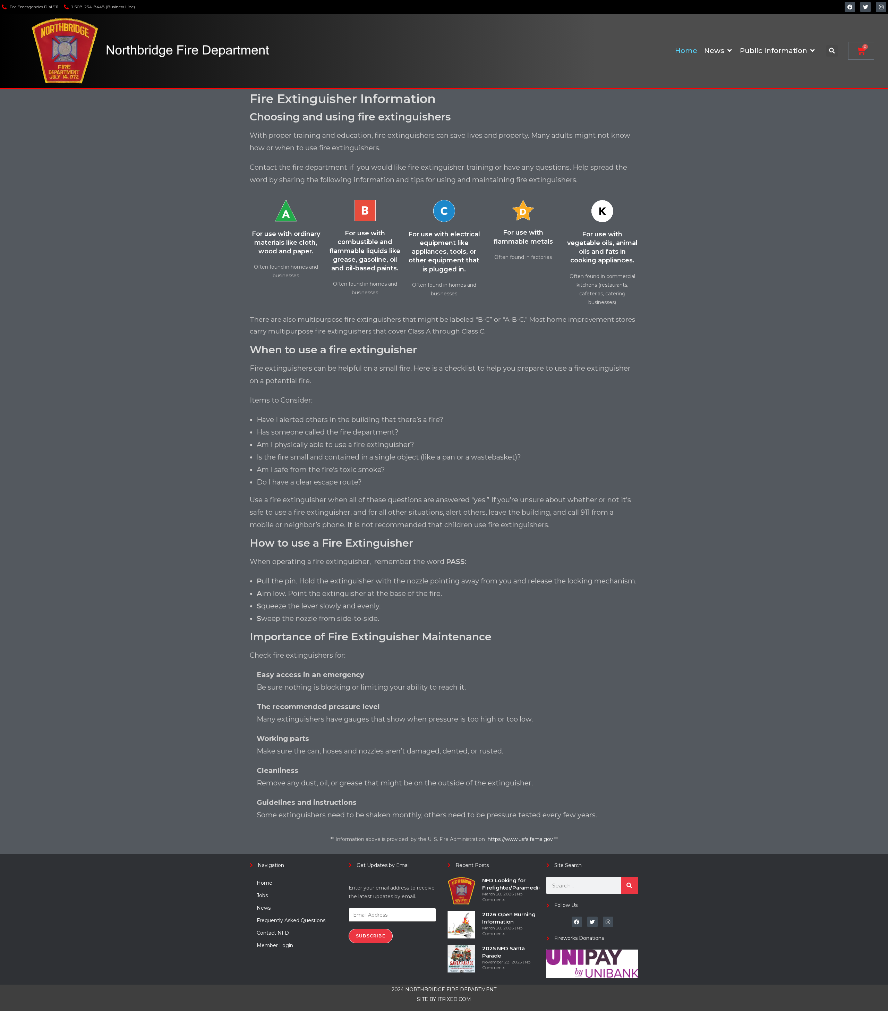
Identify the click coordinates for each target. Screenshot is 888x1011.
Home (264, 883)
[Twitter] (865, 7)
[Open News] (729, 50)
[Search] (629, 885)
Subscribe (370, 935)
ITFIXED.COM (454, 999)
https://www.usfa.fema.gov (521, 839)
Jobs (262, 895)
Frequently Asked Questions (291, 920)
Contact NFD (273, 933)
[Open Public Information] (812, 50)
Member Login (275, 945)
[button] (832, 51)
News (264, 908)
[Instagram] (881, 7)
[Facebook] (850, 7)
